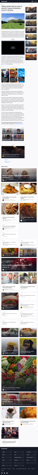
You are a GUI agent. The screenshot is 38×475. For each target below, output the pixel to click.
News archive (9, 468)
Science (2, 4)
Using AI (2, 470)
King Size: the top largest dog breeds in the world (27, 295)
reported (4, 64)
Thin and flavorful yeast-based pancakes (8, 218)
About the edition (3, 468)
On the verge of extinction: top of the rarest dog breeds (27, 287)
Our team (13, 468)
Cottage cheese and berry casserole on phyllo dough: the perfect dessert (27, 305)
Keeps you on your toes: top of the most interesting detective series (9, 442)
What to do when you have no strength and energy (8, 422)
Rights (29, 468)
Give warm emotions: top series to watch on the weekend (9, 314)
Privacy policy (33, 468)
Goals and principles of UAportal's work (21, 468)
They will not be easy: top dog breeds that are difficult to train (9, 323)
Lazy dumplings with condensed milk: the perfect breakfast (27, 422)
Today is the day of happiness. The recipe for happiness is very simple (27, 243)
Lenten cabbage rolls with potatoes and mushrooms (9, 198)
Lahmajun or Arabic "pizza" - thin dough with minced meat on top (9, 243)
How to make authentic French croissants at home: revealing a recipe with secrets (27, 314)
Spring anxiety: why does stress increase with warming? (8, 287)
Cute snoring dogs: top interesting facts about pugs (9, 234)
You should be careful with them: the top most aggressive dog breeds (27, 323)
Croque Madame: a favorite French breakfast (27, 198)
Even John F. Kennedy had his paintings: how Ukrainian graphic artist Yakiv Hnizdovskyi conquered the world (9, 227)
